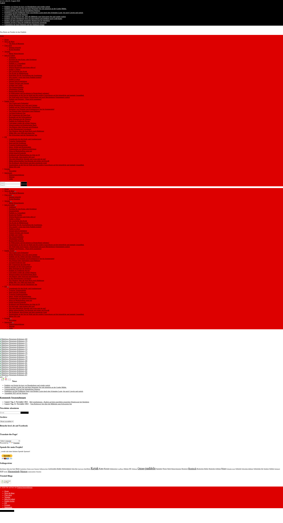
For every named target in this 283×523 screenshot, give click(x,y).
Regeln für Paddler (15, 65)
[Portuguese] (12, 438)
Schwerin (238, 469)
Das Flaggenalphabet (16, 87)
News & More (9, 42)
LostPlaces (120, 469)
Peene (165, 469)
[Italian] (14, 438)
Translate (16, 443)
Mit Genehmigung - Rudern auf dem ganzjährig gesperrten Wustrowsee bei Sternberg (59, 402)
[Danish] (22, 438)
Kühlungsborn (114, 469)
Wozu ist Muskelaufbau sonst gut (20, 151)
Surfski (5, 471)
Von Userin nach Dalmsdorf (18, 103)
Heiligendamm (66, 469)
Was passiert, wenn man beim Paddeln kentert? (25, 77)
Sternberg (266, 469)
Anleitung (12, 57)
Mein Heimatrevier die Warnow (20, 119)
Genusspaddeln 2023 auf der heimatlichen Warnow (22, 11)
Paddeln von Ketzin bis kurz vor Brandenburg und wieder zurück (27, 7)
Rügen (224, 469)
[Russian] (25, 438)
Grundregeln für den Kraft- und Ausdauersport (25, 139)
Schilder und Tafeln (16, 85)
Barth (13, 469)
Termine (7, 51)
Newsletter (12, 171)
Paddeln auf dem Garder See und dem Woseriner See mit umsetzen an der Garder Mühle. (35, 9)
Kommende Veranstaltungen (13, 397)
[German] (1, 438)
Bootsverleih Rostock (16, 91)
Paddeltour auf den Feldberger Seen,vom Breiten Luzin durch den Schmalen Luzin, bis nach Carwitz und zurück (43, 13)
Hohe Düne (75, 469)
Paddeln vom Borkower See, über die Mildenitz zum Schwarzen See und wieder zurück (35, 17)
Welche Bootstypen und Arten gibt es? (22, 67)
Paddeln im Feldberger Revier (19, 121)
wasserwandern (32, 471)
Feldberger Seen (43, 469)
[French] (6, 438)
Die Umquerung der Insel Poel (19, 115)
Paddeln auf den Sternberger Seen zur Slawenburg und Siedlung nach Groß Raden (33, 19)
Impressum (8, 173)
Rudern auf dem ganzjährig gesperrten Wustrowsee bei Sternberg (27, 21)
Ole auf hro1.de (5, 28)
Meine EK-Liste (14, 167)
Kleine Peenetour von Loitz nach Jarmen (23, 105)
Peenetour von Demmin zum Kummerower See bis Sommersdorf (31, 109)
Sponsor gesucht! (15, 48)
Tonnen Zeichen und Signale (19, 83)
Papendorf (159, 469)
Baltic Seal (9, 469)
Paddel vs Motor (14, 69)
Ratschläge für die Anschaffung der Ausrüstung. (25, 75)
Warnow (24, 471)
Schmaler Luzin (231, 469)
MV (130, 469)
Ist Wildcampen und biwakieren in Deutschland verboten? (29, 93)
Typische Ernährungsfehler (18, 145)
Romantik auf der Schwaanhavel (20, 117)
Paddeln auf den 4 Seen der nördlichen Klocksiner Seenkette (25, 23)
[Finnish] (30, 438)
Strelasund (277, 469)
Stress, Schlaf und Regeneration (20, 147)
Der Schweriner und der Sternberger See (23, 135)
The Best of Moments (16, 44)
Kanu (101, 468)
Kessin (106, 469)
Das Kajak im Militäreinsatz (18, 73)
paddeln (150, 468)
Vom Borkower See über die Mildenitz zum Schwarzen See (51, 404)
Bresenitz (36, 469)
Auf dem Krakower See (17, 113)
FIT (5, 137)
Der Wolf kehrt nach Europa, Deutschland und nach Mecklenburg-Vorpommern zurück (39, 97)
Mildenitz (126, 469)
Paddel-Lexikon (14, 79)
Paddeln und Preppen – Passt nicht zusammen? (25, 99)
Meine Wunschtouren (16, 53)
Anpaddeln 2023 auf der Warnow (16, 15)
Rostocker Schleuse (215, 469)
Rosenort (185, 469)
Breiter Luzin (30, 469)
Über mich (8, 46)
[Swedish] (20, 438)
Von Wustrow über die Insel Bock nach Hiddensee (26, 131)
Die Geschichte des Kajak (18, 71)
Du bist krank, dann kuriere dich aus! (22, 157)
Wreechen (38, 471)
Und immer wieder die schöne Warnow (22, 123)
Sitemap (11, 177)
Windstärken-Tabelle (16, 89)
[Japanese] (35, 438)
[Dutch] (28, 438)
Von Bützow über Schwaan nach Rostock (23, 127)
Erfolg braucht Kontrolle (17, 153)
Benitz (18, 469)
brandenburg (23, 469)
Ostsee (141, 468)
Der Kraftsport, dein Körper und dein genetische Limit (28, 163)
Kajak (94, 468)
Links (11, 179)
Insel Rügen (87, 469)
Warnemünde (14, 471)
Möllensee (134, 469)
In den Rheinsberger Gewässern (20, 129)
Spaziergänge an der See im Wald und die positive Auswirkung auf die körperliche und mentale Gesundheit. (46, 95)
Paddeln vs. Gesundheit (17, 63)
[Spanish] (9, 438)
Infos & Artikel (9, 55)
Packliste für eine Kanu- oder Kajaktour (23, 59)
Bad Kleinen (3, 469)
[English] (4, 438)
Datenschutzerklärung (16, 175)
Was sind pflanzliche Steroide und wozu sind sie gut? (27, 159)
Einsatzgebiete (14, 61)
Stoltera (271, 469)
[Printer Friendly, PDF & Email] (6, 379)
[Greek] (33, 438)
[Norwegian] (17, 438)
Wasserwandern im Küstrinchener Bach (22, 125)
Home (6, 40)
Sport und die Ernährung (17, 143)
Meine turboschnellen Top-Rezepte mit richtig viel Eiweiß (29, 161)
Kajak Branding (14, 49)
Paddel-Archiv (9, 101)
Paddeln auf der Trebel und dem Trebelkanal (24, 107)
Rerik (169, 469)
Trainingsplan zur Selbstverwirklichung (22, 149)
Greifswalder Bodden (54, 469)
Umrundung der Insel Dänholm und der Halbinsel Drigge (24, 25)
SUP (1, 471)
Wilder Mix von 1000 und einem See (22, 133)
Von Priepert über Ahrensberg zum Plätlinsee (24, 111)
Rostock (192, 468)
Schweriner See (258, 469)
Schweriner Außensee (247, 469)
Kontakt (7, 169)
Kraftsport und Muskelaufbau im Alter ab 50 (24, 155)
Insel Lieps (81, 469)
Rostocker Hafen (202, 469)
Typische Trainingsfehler (17, 141)
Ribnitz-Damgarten (176, 469)
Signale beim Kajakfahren (18, 81)
